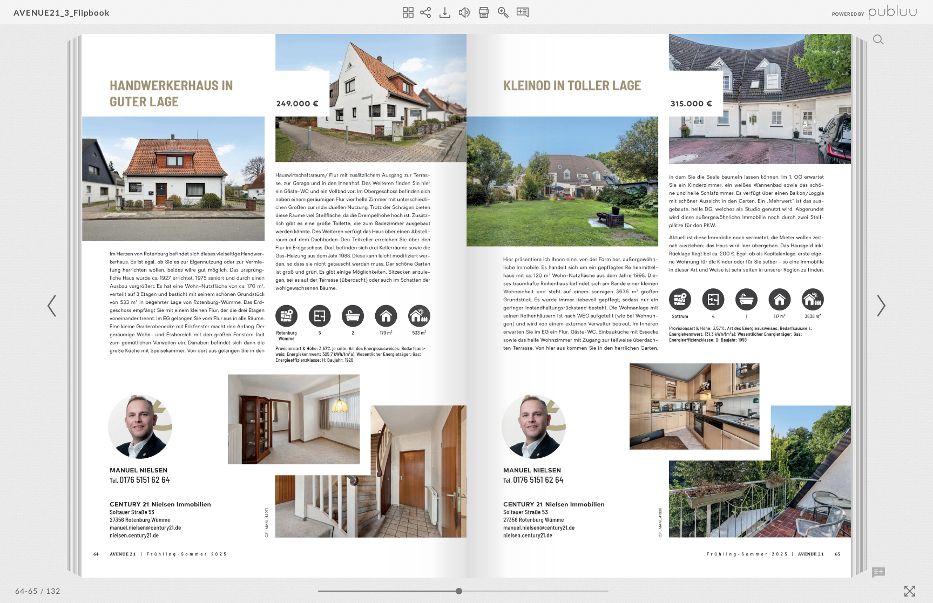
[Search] (878, 39)
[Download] (444, 12)
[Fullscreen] (909, 591)
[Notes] (522, 12)
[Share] (425, 12)
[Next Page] (879, 305)
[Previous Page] (53, 305)
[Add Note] (878, 573)
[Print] (483, 12)
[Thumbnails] (408, 12)
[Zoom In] (503, 12)
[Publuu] (866, 12)
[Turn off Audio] (464, 12)
